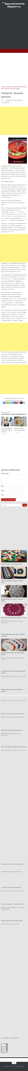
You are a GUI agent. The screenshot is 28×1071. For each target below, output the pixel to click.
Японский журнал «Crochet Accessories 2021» (13, 864)
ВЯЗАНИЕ (15, 86)
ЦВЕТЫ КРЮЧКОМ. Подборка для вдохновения (13, 746)
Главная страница (6, 86)
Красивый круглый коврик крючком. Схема (13, 617)
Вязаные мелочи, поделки (12, 88)
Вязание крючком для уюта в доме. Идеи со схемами (6, 430)
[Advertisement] (14, 32)
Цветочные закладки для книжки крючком (12, 730)
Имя (2, 486)
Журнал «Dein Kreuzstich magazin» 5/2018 (12, 920)
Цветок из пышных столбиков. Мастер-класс (12, 713)
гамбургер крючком (18, 100)
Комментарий (5, 473)
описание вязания (5, 102)
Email (3, 490)
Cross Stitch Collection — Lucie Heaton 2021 (12, 904)
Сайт (2, 494)
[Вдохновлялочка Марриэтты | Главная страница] (14, 5)
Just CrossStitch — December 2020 (10, 1037)
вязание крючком (9, 100)
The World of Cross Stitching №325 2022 (11, 887)
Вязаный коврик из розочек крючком (11, 564)
